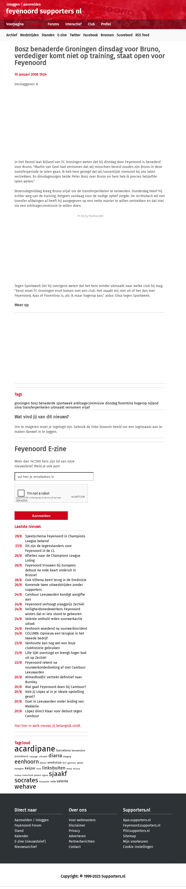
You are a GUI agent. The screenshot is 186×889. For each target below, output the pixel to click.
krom (39, 769)
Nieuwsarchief (26, 847)
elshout (43, 763)
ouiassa (18, 775)
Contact (75, 847)
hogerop (140, 403)
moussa (76, 769)
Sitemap (129, 836)
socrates (26, 780)
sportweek (64, 403)
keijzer (30, 768)
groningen (22, 403)
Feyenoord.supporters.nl (141, 825)
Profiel (106, 24)
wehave (25, 786)
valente (62, 781)
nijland (153, 403)
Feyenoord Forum (28, 825)
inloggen (13, 4)
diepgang (67, 757)
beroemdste (78, 750)
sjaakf (58, 774)
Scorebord (124, 35)
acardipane (35, 749)
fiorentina (125, 403)
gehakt (80, 763)
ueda (53, 781)
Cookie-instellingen (138, 847)
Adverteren (77, 836)
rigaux (45, 775)
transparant (44, 782)
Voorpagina (15, 24)
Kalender (21, 836)
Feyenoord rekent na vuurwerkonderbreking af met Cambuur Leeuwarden (55, 667)
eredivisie (54, 762)
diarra (55, 755)
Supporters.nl (136, 810)
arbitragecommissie (88, 403)
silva (18, 407)
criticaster (43, 757)
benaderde (47, 403)
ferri (64, 763)
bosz (34, 403)
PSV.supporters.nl (136, 831)
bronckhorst (21, 756)
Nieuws (35, 24)
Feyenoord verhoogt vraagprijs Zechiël (54, 604)
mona (69, 768)
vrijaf (86, 407)
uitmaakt (57, 407)
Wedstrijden (29, 35)
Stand (19, 831)
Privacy (74, 831)
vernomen (73, 407)
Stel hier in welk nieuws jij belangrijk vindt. (48, 726)
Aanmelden (23, 820)
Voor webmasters (82, 820)
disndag (111, 403)
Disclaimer (77, 825)
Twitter (75, 35)
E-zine (62, 35)
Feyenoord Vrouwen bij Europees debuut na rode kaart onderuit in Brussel (50, 570)
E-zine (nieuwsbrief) (30, 841)
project (37, 775)
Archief (11, 35)
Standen (48, 35)
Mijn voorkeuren (135, 841)
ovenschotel (27, 775)
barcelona (63, 750)
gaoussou (72, 763)
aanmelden (32, 4)
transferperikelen (36, 407)
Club (91, 24)
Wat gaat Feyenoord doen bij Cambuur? (55, 687)
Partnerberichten (82, 841)
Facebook (90, 35)
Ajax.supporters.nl (137, 820)
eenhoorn (27, 761)
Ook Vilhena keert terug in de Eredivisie (55, 580)
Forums (53, 24)
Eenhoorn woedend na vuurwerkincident (56, 629)
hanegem (19, 768)
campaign (33, 757)
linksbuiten (53, 768)
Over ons (77, 810)
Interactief (73, 24)
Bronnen (107, 35)
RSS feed (142, 35)
